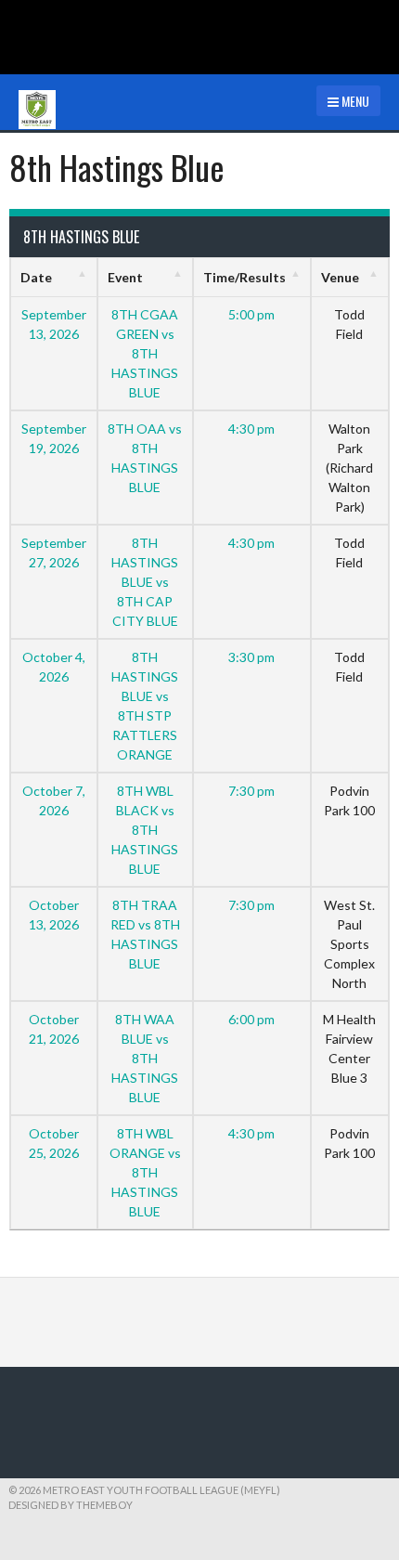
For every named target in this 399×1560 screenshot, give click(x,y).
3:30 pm (251, 657)
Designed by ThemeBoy (70, 1505)
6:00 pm (251, 1019)
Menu (354, 100)
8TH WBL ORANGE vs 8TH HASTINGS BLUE (145, 1172)
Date (36, 277)
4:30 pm (251, 428)
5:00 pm (251, 314)
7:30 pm (251, 791)
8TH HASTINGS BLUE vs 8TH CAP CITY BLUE (144, 582)
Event (125, 277)
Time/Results (244, 277)
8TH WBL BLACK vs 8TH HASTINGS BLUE (144, 830)
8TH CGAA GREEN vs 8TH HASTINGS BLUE (144, 353)
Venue (340, 277)
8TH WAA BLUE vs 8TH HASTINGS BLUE (144, 1058)
